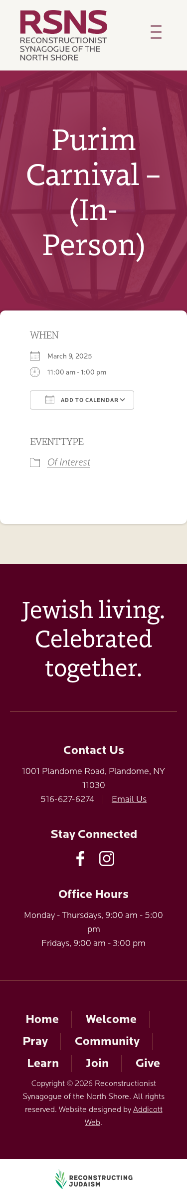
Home (42, 1019)
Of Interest (68, 462)
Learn (43, 1063)
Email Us (129, 799)
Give (148, 1063)
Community (107, 1041)
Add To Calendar (89, 400)
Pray (35, 1041)
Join (97, 1063)
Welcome (111, 1019)
